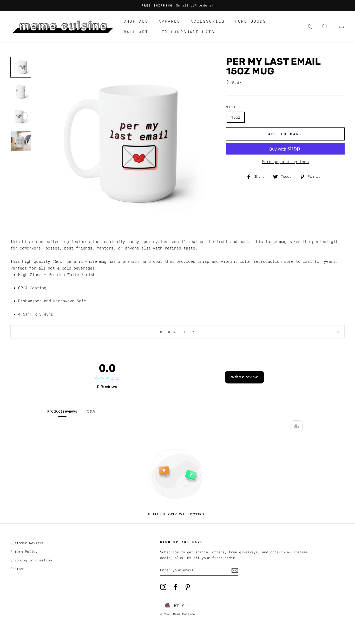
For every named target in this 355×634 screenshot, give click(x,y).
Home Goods (250, 21)
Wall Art (135, 31)
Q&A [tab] (91, 411)
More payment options (285, 161)
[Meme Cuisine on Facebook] (175, 587)
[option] (177, 5)
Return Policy (23, 551)
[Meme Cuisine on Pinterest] (188, 587)
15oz (235, 117)
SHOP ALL (135, 21)
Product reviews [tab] (62, 411)
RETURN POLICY (177, 332)
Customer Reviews (27, 543)
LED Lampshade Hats (187, 31)
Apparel (169, 21)
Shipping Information (31, 560)
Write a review (244, 377)
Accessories (207, 21)
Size (231, 107)
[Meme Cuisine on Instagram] (163, 587)
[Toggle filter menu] (297, 426)
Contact (17, 569)
